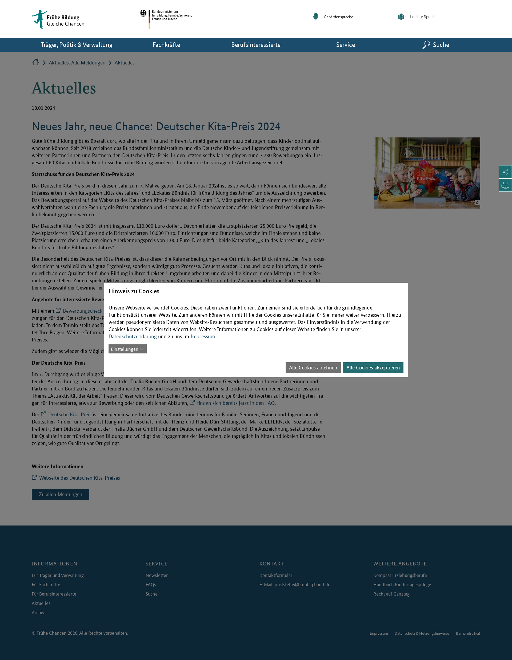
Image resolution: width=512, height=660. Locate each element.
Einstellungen (124, 348)
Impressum (202, 336)
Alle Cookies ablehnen (313, 368)
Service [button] (354, 44)
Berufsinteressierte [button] (264, 44)
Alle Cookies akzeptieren (373, 368)
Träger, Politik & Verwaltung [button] (81, 44)
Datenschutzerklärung (133, 336)
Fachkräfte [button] (175, 44)
